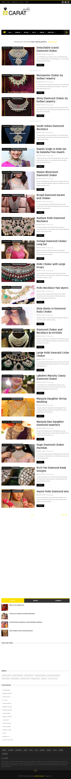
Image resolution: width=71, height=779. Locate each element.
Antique (26, 32)
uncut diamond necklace (53, 675)
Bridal (25, 750)
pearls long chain (24, 678)
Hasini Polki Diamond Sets (53, 491)
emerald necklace (17, 75)
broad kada (16, 468)
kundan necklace (6, 675)
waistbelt (43, 678)
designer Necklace (17, 445)
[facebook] (68, 2)
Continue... (40, 65)
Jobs (8, 2)
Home (32, 515)
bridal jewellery (7, 48)
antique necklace (7, 703)
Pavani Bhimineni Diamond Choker (47, 174)
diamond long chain (18, 195)
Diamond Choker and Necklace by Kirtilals (49, 331)
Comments (58, 600)
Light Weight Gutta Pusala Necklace (21, 631)
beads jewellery (6, 713)
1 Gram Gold (14, 2)
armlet (4, 733)
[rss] (63, 2)
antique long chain (7, 710)
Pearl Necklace (6, 678)
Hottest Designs (13, 37)
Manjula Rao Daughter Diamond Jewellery (50, 423)
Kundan (42, 32)
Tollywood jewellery (40, 675)
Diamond (17, 32)
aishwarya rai (6, 736)
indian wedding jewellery (19, 149)
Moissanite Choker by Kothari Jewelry (50, 77)
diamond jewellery (18, 399)
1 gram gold (6, 720)
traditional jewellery (17, 675)
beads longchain (7, 723)
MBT (51, 776)
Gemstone (51, 32)
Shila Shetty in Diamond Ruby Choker (51, 310)
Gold (9, 32)
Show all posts (52, 42)
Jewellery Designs (39, 776)
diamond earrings (17, 172)
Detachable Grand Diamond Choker (48, 49)
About (21, 2)
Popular (12, 600)
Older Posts (65, 515)
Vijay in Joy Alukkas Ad (16, 605)
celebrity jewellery (17, 376)
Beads (31, 750)
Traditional (18, 750)
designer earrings (7, 706)
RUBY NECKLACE (28, 675)
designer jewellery (7, 716)
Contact (27, 2)
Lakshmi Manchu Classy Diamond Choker (51, 377)
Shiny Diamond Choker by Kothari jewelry (52, 100)
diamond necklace (17, 48)
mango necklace (35, 678)
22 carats (5, 700)
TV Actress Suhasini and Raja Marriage (22, 613)
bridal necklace (6, 696)
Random (35, 600)
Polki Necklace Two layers (52, 287)
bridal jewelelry (7, 468)
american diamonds (8, 739)
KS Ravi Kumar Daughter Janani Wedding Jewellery (25, 622)
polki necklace (15, 678)
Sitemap (3, 2)
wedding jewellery (53, 678)
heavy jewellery (17, 287)
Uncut (34, 32)
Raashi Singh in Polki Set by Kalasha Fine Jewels (51, 151)
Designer (10, 750)
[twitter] (65, 2)
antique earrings (7, 730)
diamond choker (17, 218)
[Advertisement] (35, 22)
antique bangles (7, 726)
